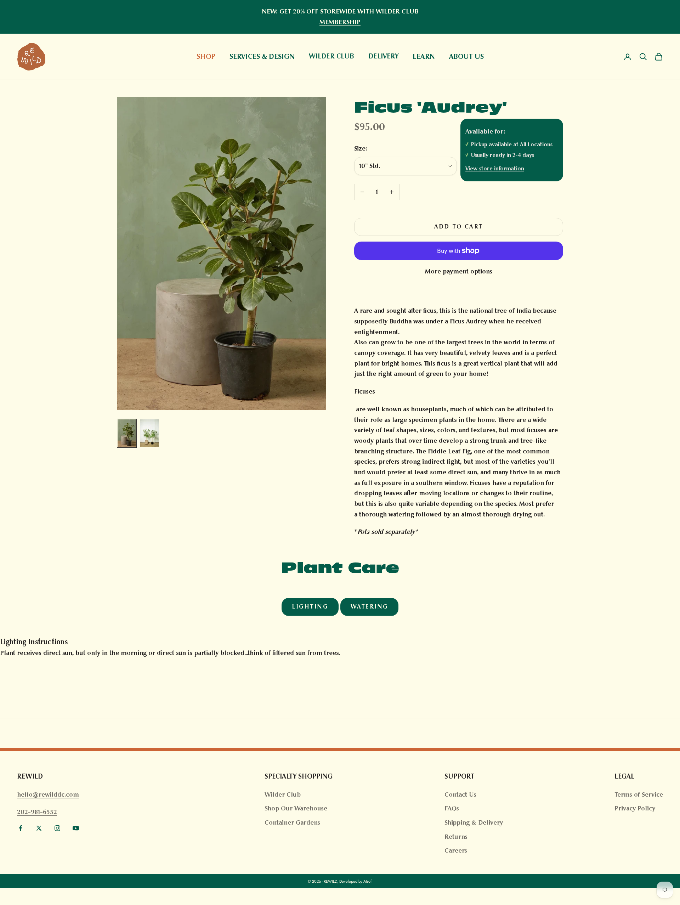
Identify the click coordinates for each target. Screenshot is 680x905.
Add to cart (458, 226)
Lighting (310, 606)
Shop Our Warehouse (296, 808)
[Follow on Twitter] (38, 828)
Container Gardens (292, 822)
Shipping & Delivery (473, 822)
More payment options (458, 271)
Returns (456, 837)
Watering (369, 606)
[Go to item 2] (149, 433)
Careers (455, 850)
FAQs (451, 808)
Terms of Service (638, 794)
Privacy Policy (634, 808)
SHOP (206, 56)
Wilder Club (283, 794)
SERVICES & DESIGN (262, 56)
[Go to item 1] (127, 433)
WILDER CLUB (331, 56)
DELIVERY (383, 56)
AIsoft (368, 881)
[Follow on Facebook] (20, 828)
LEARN (424, 56)
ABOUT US (466, 56)
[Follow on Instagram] (57, 828)
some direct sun (453, 472)
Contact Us (460, 794)
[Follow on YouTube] (75, 828)
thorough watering (386, 514)
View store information (494, 168)
